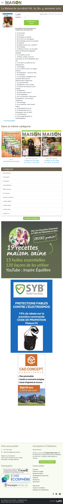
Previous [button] (3, 148)
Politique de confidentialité (41, 490)
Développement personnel (40, 475)
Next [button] (60, 148)
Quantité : (18, 17)
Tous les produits (9, 121)
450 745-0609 (8, 449)
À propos (35, 469)
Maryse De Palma (38, 473)
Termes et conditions (39, 488)
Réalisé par (53, 501)
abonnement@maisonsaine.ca (12, 452)
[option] (11, 147)
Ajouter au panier (32, 22)
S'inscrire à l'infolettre (31, 218)
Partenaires (36, 479)
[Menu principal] (2, 2)
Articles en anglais (38, 471)
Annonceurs (36, 481)
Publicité (35, 477)
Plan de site (36, 485)
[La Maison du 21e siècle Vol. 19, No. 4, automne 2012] (7, 20)
